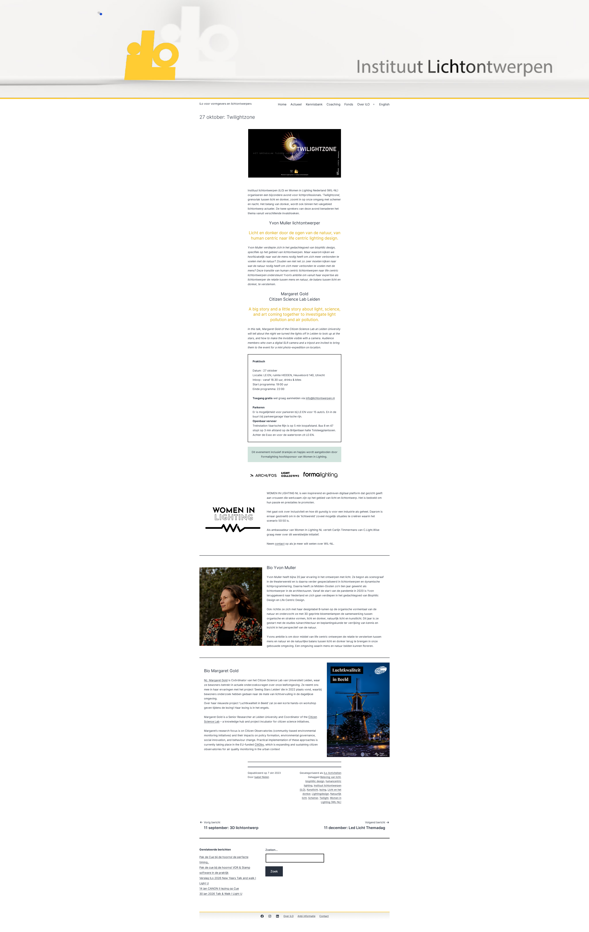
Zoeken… (271, 849)
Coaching (333, 104)
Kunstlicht (312, 789)
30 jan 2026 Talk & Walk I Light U (220, 893)
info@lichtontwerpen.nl (320, 398)
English (384, 104)
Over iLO (363, 104)
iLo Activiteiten (332, 772)
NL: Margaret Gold (216, 680)
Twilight (324, 797)
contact (280, 543)
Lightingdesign (320, 793)
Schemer (313, 797)
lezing (322, 789)
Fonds (348, 104)
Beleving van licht (330, 777)
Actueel (296, 104)
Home (282, 104)
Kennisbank (314, 104)
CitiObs (259, 744)
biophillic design (314, 781)
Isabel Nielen (261, 777)
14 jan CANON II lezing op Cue (219, 888)
